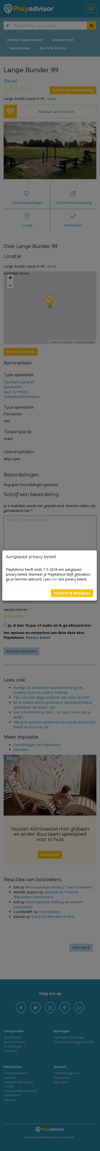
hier (54, 579)
